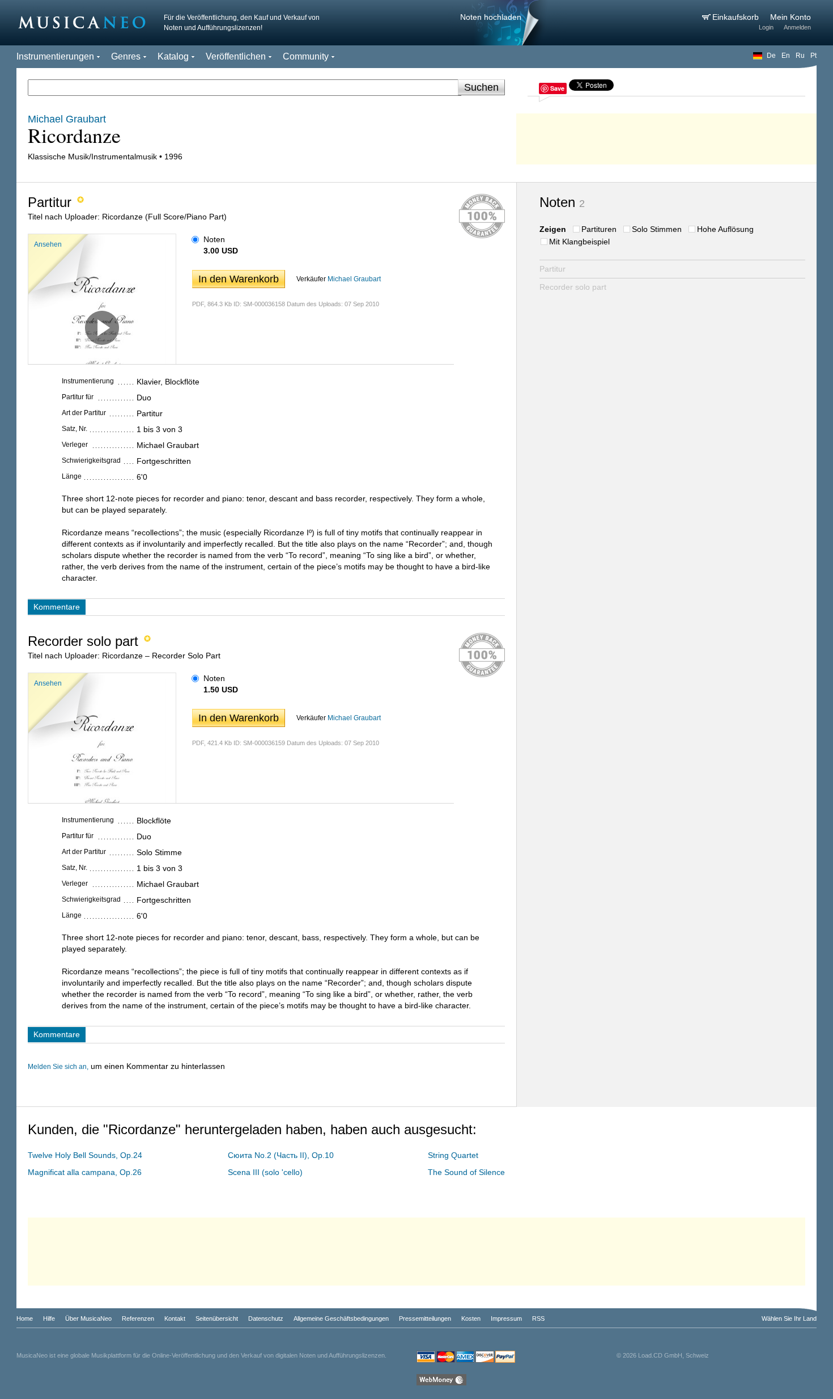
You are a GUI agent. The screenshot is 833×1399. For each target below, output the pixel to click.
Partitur (552, 268)
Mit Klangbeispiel (579, 241)
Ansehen (48, 244)
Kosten (471, 1318)
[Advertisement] (666, 136)
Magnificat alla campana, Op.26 (85, 1172)
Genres (126, 56)
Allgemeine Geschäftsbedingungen (341, 1318)
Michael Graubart (354, 279)
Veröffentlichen (236, 56)
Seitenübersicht (217, 1318)
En (785, 56)
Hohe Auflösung (725, 229)
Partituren (599, 229)
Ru (800, 56)
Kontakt (174, 1318)
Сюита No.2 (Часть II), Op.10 (281, 1155)
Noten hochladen (490, 17)
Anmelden (797, 27)
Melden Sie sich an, (58, 1067)
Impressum (506, 1318)
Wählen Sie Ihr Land (789, 1318)
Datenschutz (265, 1318)
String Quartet (453, 1155)
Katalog (173, 56)
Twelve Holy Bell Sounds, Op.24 (85, 1155)
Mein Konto (790, 17)
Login (766, 27)
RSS (538, 1318)
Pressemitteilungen (425, 1318)
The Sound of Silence (466, 1172)
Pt (813, 56)
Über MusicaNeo (88, 1318)
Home (24, 1318)
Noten (214, 239)
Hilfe (49, 1318)
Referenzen (138, 1318)
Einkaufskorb (736, 17)
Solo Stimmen (657, 229)
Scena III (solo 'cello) (265, 1172)
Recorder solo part (572, 286)
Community (306, 56)
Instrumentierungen (55, 56)
